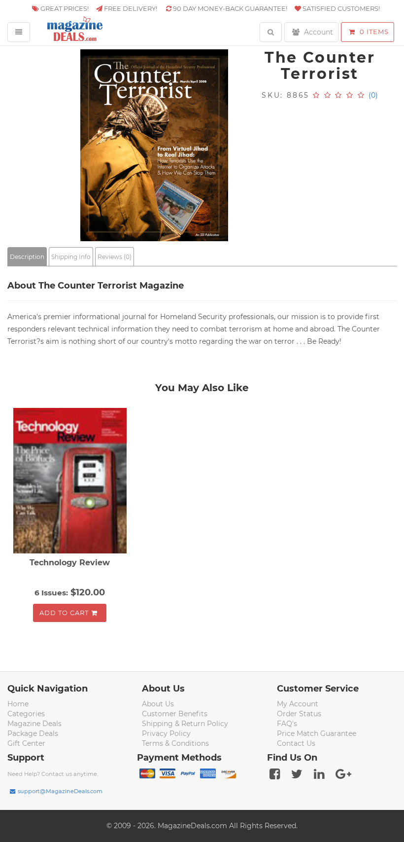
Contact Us (296, 743)
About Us (158, 703)
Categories (26, 713)
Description (27, 256)
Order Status (299, 713)
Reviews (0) (115, 256)
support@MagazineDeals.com (60, 791)
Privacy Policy (166, 733)
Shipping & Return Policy (185, 723)
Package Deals (32, 733)
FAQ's (287, 723)
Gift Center (26, 743)
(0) (373, 95)
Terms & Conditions (175, 743)
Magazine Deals (34, 723)
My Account (297, 703)
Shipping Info (71, 256)
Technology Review (70, 562)
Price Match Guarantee (316, 733)
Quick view (71, 481)
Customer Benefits (174, 713)
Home (18, 703)
